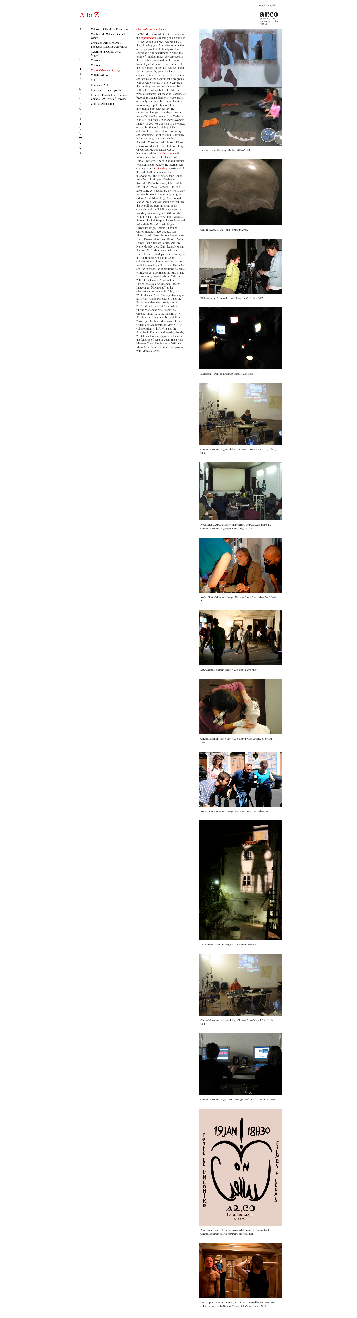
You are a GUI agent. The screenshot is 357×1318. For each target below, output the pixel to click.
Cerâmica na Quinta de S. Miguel (106, 53)
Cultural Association (103, 104)
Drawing (162, 168)
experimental (148, 38)
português (260, 5)
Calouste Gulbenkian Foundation (110, 29)
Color (94, 80)
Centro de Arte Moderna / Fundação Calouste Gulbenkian (109, 44)
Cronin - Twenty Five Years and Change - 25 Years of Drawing (110, 97)
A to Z (89, 14)
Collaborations (99, 75)
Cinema (95, 65)
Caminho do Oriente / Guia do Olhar (108, 36)
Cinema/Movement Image (106, 70)
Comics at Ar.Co (100, 85)
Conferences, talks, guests (106, 90)
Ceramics (96, 60)
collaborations (166, 153)
